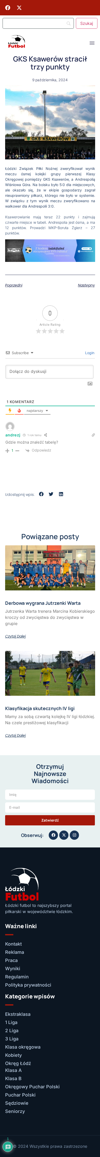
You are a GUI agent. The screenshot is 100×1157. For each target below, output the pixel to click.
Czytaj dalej (15, 636)
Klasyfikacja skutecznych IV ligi (40, 708)
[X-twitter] (19, 8)
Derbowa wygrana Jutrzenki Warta (43, 603)
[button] (41, 494)
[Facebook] (8, 8)
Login (89, 353)
